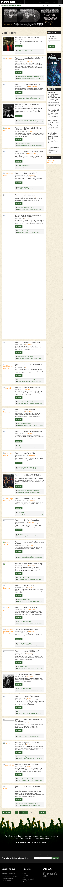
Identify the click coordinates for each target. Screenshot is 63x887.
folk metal (29, 645)
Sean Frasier (31, 106)
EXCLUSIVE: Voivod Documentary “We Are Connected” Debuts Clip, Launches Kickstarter (28, 216)
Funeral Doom (24, 122)
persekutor (25, 358)
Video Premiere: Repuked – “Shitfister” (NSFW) (27, 651)
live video (19, 52)
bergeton (19, 623)
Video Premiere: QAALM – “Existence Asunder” (27, 105)
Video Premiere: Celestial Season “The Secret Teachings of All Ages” (29, 542)
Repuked (25, 668)
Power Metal (34, 536)
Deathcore (30, 425)
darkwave (19, 514)
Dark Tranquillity (21, 492)
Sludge (38, 122)
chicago (19, 447)
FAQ (23, 877)
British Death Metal (21, 403)
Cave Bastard (20, 167)
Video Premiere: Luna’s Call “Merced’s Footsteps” (27, 388)
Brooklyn (19, 736)
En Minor (23, 690)
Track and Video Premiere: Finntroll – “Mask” (26, 629)
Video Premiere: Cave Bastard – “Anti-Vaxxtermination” (29, 151)
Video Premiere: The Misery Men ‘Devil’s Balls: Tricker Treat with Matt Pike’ (28, 128)
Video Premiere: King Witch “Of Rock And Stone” (27, 743)
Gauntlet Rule (34, 78)
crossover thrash (21, 601)
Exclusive (19, 76)
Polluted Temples (29, 98)
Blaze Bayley (28, 78)
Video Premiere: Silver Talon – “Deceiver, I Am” (27, 520)
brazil (18, 381)
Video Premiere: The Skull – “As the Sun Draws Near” (28, 431)
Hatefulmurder (29, 381)
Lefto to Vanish (20, 469)
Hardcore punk (36, 805)
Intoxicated (39, 601)
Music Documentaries (34, 232)
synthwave (33, 623)
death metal (26, 167)
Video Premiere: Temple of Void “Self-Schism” (27, 765)
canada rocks (29, 209)
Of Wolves (23, 713)
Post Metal (24, 52)
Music (27, 2)
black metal (20, 358)
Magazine (47, 2)
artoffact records (21, 209)
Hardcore (30, 805)
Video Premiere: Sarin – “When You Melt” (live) (27, 38)
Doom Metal (24, 447)
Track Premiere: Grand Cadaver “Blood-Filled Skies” (28, 475)
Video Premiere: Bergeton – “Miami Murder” (26, 607)
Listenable (34, 403)
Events (33, 2)
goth (23, 514)
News (21, 2)
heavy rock (19, 758)
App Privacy (25, 881)
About (54, 2)
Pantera (38, 690)
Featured (19, 50)
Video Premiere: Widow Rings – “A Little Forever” (27, 498)
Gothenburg (34, 492)
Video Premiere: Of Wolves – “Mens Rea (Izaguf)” (27, 696)
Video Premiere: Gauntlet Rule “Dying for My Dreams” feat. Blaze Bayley (29, 58)
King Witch (25, 758)
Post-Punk (27, 514)
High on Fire (34, 145)
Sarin (28, 52)
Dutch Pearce (30, 433)
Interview (24, 230)
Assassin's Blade (21, 78)
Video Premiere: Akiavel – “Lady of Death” (26, 173)
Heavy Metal (20, 536)
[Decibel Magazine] (8, 2)
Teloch (38, 623)
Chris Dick (29, 61)
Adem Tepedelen (31, 39)
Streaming (29, 76)
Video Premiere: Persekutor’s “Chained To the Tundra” (29, 343)
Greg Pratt (26, 218)
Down (18, 690)
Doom (18, 122)
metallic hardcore (34, 469)
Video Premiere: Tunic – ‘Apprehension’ (25, 195)
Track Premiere (25, 50)
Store (40, 2)
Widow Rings (40, 514)
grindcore (25, 805)
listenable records (32, 758)
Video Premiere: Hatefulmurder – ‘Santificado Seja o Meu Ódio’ (28, 365)
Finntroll (25, 645)
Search (60, 4)
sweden (38, 668)
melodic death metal (31, 188)
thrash (40, 381)
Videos (30, 50)
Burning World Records (22, 557)
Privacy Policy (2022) (28, 879)
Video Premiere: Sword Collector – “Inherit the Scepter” (29, 564)
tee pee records (31, 447)
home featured (28, 690)
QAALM (34, 122)
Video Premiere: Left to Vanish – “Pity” (25, 453)
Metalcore (35, 381)
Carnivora (19, 425)
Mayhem (29, 623)
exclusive (26, 232)
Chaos (33, 209)
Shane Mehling (32, 197)
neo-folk (34, 690)
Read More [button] (18, 46)
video (32, 358)
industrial (30, 736)
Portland (29, 536)
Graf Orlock (20, 805)
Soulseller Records (32, 668)
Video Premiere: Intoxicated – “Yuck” (24, 585)
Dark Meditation (21, 98)
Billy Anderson (20, 145)
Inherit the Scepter (31, 579)
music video (38, 209)
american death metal (22, 780)
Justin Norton (28, 344)
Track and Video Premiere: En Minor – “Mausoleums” (28, 674)
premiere (35, 98)
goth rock (24, 579)
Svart (29, 358)
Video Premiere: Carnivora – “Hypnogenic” (26, 409)
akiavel (19, 188)
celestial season (32, 557)
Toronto (32, 52)
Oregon (25, 536)
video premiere (37, 52)
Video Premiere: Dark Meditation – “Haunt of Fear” (28, 84)
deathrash (33, 601)
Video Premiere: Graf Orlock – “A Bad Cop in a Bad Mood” (28, 787)
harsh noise (24, 736)
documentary (20, 232)
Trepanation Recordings (35, 713)
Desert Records (28, 145)
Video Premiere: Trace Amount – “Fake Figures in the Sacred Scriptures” (28, 720)
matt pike (40, 145)
